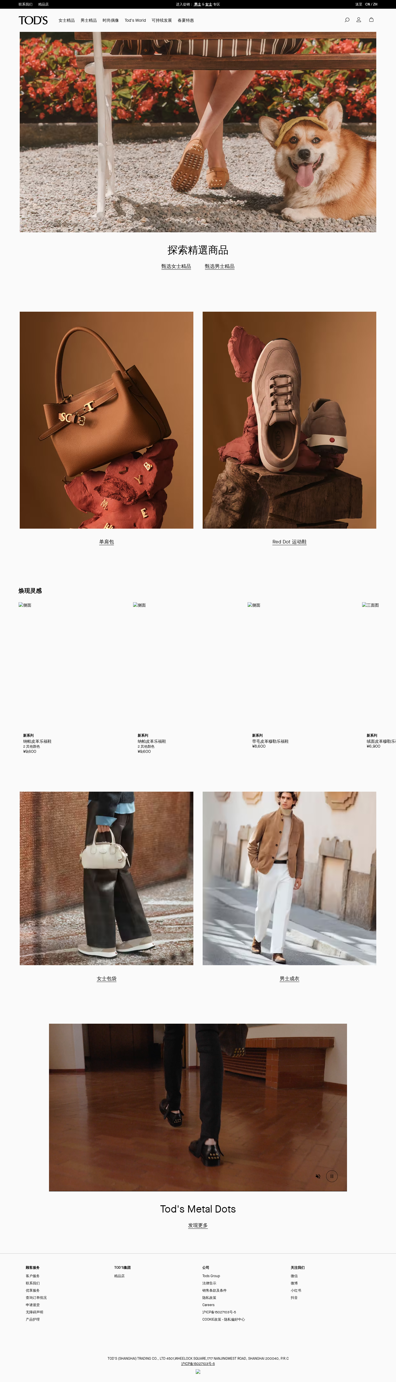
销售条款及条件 (214, 1290)
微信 (294, 1276)
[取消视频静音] (318, 1176)
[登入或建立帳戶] (359, 19)
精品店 (43, 4)
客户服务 (33, 1276)
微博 (294, 1283)
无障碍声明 (34, 1312)
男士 (197, 4)
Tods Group (211, 1276)
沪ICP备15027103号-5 (219, 1312)
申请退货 (33, 1305)
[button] (347, 19)
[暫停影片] (332, 1176)
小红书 (296, 1290)
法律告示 (209, 1283)
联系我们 (25, 4)
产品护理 (33, 1319)
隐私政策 (209, 1298)
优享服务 (33, 1290)
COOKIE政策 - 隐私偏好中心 (223, 1319)
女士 (208, 4)
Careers (208, 1305)
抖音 (294, 1298)
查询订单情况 (36, 1298)
